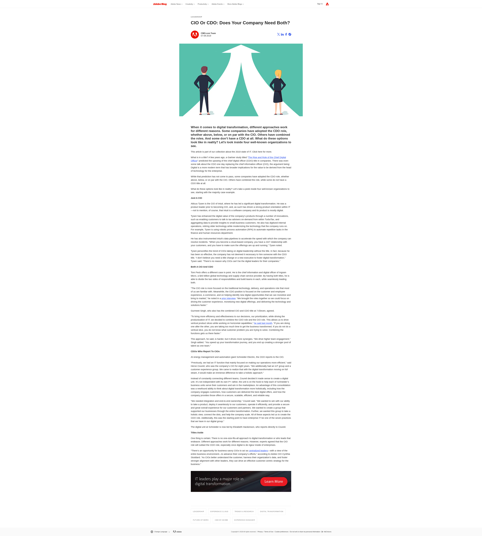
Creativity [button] (189, 4)
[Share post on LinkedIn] (282, 34)
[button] (160, 531)
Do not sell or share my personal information (305, 532)
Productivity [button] (202, 4)
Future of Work (201, 520)
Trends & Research (244, 511)
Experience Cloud (219, 511)
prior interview (228, 298)
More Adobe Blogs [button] (234, 4)
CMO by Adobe (221, 520)
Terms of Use (268, 532)
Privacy (260, 532)
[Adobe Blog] (161, 4)
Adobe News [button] (176, 4)
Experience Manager (244, 520)
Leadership (196, 17)
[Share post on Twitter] (278, 34)
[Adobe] (327, 4)
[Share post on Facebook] (286, 34)
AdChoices (327, 532)
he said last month (263, 323)
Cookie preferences (281, 532)
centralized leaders (258, 450)
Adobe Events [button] (217, 4)
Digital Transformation (271, 511)
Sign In (320, 4)
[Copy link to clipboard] (289, 34)
